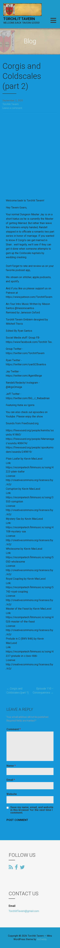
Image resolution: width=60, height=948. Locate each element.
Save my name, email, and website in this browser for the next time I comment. (31, 810)
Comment (13, 729)
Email (10, 779)
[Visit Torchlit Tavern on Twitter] (22, 867)
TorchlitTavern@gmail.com (24, 911)
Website (11, 794)
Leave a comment (12, 108)
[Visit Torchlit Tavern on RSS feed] (11, 867)
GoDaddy (42, 939)
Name (11, 765)
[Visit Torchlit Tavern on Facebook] (16, 867)
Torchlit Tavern (19, 19)
